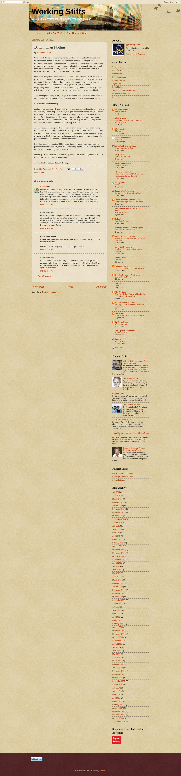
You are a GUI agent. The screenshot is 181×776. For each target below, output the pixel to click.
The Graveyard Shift (123, 172)
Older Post (101, 286)
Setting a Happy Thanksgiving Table (128, 193)
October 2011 (117, 516)
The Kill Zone (120, 292)
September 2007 (118, 681)
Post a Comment (44, 276)
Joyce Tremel (117, 84)
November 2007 (118, 674)
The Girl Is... (120, 313)
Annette (43, 186)
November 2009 (118, 593)
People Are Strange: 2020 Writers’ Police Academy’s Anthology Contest (129, 175)
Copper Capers (118, 394)
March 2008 (116, 661)
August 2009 (117, 604)
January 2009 (117, 627)
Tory (42, 173)
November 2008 (118, 634)
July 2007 (116, 688)
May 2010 (116, 573)
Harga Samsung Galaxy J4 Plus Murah (129, 202)
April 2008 (116, 658)
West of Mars (120, 118)
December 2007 (118, 671)
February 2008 (117, 664)
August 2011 (117, 523)
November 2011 (118, 512)
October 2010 (117, 556)
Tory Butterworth (44, 53)
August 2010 (117, 563)
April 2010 (116, 577)
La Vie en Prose (121, 322)
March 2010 (116, 580)
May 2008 (116, 654)
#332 (117, 185)
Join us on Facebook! (123, 157)
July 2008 (116, 647)
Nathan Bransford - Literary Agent (129, 228)
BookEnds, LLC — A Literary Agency (130, 275)
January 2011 (117, 546)
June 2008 (116, 651)
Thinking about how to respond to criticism (130, 315)
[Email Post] (68, 169)
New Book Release (122, 221)
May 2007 (116, 695)
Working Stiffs (58, 11)
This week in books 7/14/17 (125, 230)
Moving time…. (120, 140)
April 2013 (116, 496)
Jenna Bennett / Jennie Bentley (127, 200)
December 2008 (118, 630)
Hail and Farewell (121, 212)
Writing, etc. (120, 129)
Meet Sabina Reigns (122, 165)
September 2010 (118, 560)
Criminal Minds (121, 110)
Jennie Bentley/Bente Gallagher (124, 90)
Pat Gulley (116, 97)
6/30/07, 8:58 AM (46, 205)
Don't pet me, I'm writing (125, 236)
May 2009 (116, 614)
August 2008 (117, 644)
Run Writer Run (120, 112)
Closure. (118, 260)
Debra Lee (119, 219)
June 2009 (116, 610)
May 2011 (116, 533)
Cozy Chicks (120, 155)
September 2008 (118, 641)
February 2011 (117, 543)
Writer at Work (120, 341)
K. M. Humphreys (119, 77)
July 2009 (116, 607)
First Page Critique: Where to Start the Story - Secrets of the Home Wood (130, 295)
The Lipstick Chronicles (125, 331)
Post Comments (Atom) (51, 292)
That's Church (121, 258)
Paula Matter (117, 87)
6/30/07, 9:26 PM (46, 271)
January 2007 (117, 708)
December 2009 (118, 590)
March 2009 (116, 620)
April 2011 (116, 536)
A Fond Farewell (121, 333)
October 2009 (117, 597)
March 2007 (116, 701)
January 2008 (117, 668)
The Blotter (119, 283)
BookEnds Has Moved (123, 277)
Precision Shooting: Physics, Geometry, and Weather (134, 449)
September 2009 (118, 600)
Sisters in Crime (121, 266)
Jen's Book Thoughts (124, 247)
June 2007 (116, 691)
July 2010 (116, 566)
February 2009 (117, 624)
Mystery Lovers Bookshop (122, 473)
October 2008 (117, 637)
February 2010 (117, 583)
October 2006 (117, 718)
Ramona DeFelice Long (121, 94)
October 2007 (117, 678)
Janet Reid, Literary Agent (125, 146)
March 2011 (116, 539)
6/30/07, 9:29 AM (46, 250)
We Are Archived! (121, 324)
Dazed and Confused (123, 163)
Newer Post (38, 286)
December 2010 (118, 550)
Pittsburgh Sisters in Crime (122, 477)
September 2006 (118, 722)
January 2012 (117, 506)
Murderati (119, 348)
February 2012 (117, 502)
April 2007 (116, 698)
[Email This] (73, 169)
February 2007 (117, 705)
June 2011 (116, 529)
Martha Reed (117, 74)
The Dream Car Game (131, 405)
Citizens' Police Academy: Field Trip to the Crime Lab (135, 362)
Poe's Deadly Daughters (125, 303)
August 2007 (117, 684)
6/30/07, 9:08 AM (46, 228)
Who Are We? (54, 33)
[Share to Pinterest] (83, 169)
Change (118, 131)
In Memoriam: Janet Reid (124, 148)
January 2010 (117, 587)
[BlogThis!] (75, 169)
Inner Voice (119, 339)
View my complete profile (135, 54)
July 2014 (116, 492)
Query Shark (120, 183)
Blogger (102, 771)
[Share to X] (78, 169)
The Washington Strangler (122, 420)
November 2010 (118, 553)
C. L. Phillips (117, 70)
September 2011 (118, 519)
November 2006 (118, 715)
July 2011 (116, 526)
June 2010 (116, 570)
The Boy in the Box (130, 378)
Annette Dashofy (118, 80)
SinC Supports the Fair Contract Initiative (129, 268)
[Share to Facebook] (80, 169)
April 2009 (116, 617)
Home (38, 33)
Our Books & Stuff (77, 33)
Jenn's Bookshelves (123, 138)
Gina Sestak (117, 67)
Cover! (117, 285)
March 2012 (116, 499)
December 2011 (118, 509)
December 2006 (118, 711)
